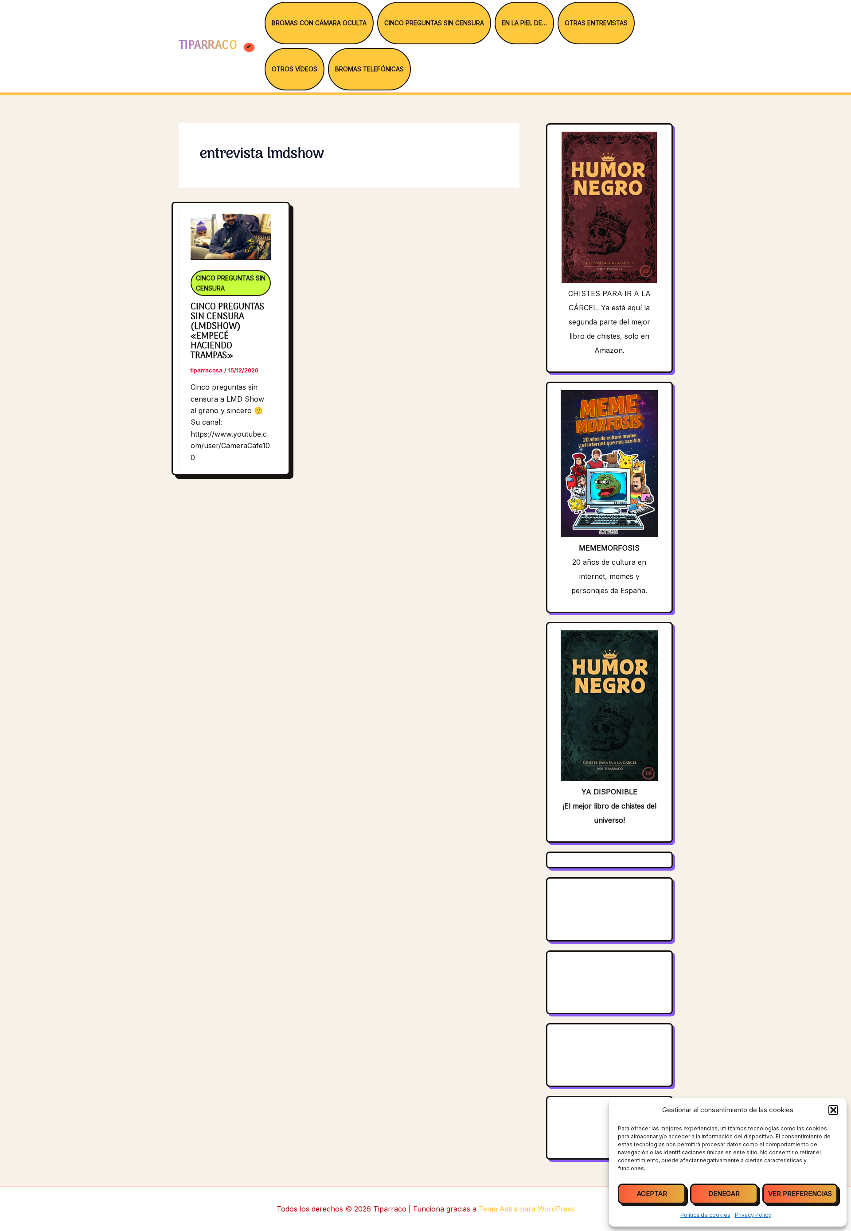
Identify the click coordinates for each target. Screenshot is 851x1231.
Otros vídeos (294, 69)
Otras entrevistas (596, 23)
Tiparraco (209, 45)
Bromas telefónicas (369, 69)
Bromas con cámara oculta (319, 23)
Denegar (724, 1193)
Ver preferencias (800, 1193)
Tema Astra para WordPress (527, 1208)
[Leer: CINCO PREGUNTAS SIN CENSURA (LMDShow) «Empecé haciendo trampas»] (230, 231)
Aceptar (652, 1193)
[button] (833, 1110)
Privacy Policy (753, 1214)
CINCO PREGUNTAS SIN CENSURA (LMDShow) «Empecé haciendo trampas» (227, 331)
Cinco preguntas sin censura (434, 23)
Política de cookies (705, 1214)
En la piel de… (524, 23)
